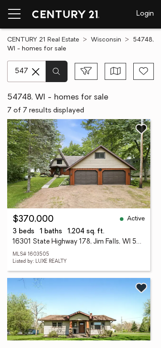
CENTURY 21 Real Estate (43, 40)
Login (145, 13)
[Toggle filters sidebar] (86, 71)
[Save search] (143, 71)
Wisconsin (106, 40)
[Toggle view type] (116, 71)
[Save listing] (141, 129)
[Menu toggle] (14, 14)
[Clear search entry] (36, 71)
